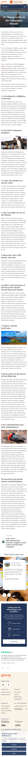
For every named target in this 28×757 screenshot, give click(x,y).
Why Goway (17, 692)
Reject (14, 753)
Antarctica (17, 173)
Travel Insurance (5, 706)
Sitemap (3, 713)
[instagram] (3, 685)
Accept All (14, 744)
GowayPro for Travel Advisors (18, 709)
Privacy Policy (5, 708)
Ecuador (3, 78)
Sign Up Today (14, 641)
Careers (16, 694)
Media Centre (18, 696)
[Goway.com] (4, 2)
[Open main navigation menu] (25, 2)
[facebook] (8, 685)
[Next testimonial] (9, 595)
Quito (11, 70)
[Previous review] (3, 668)
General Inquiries (5, 694)
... (5, 10)
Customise (14, 749)
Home (3, 10)
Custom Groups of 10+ (20, 706)
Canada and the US (6, 68)
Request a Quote (18, 2)
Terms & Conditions (6, 710)
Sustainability (17, 699)
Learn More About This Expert (11, 580)
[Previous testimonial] (4, 595)
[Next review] (8, 668)
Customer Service (6, 692)
